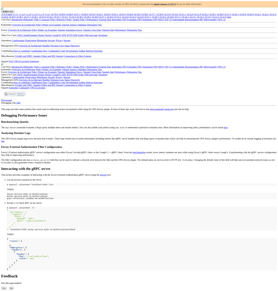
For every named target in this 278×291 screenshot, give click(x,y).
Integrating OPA (119, 19)
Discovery (75, 45)
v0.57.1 (152, 14)
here (226, 127)
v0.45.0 (242, 14)
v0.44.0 (250, 14)
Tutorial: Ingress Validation (74, 25)
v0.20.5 (155, 17)
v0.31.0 (72, 17)
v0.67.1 (77, 14)
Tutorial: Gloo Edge (92, 30)
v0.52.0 (189, 14)
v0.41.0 (272, 14)
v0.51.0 (197, 14)
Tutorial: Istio (108, 30)
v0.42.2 (265, 14)
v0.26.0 (110, 17)
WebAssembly (210, 19)
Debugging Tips (94, 25)
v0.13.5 (207, 17)
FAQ (11, 61)
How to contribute (21, 51)
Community (24, 88)
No (11, 288)
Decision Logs (57, 45)
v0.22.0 (140, 17)
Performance (120, 30)
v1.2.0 (35, 14)
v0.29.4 (87, 17)
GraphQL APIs (59, 35)
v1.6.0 (6, 14)
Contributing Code (56, 51)
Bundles (46, 45)
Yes (4, 288)
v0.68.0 (69, 14)
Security (51, 40)
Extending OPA (134, 19)
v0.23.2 (132, 17)
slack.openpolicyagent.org (162, 109)
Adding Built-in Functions (90, 51)
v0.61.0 (122, 14)
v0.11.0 (223, 17)
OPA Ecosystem (21, 61)
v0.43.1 (257, 14)
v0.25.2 (117, 17)
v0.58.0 (144, 14)
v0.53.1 (182, 14)
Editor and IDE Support (52, 56)
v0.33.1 (57, 17)
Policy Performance (89, 19)
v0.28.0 (95, 17)
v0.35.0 (42, 17)
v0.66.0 (84, 14)
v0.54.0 (174, 14)
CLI (171, 19)
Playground (6, 100)
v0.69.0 (61, 14)
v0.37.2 (27, 17)
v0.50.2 (205, 14)
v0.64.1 (99, 14)
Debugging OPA (150, 19)
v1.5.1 (16, 14)
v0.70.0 (54, 14)
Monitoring (42, 40)
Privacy (59, 40)
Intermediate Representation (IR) (188, 19)
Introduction (17, 19)
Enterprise (34, 61)
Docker (48, 35)
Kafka (81, 35)
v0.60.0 (129, 14)
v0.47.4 (227, 14)
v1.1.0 (41, 14)
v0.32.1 (64, 17)
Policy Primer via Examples (48, 25)
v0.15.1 (192, 17)
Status (67, 45)
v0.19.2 (162, 17)
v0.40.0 (4, 17)
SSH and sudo (91, 35)
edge (229, 17)
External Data (105, 19)
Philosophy (28, 19)
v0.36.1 (34, 17)
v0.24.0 (125, 17)
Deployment (30, 40)
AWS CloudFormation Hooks (30, 35)
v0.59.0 (137, 14)
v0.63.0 (107, 14)
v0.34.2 (49, 17)
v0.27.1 (102, 17)
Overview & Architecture (23, 25)
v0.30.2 (79, 17)
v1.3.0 (28, 14)
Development (72, 51)
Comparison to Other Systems (77, 56)
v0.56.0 (159, 14)
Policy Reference (58, 19)
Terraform (102, 35)
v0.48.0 (220, 14)
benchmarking (139, 152)
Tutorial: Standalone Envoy (70, 30)
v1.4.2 (22, 14)
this (2, 141)
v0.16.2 (185, 17)
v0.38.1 (19, 17)
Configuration (18, 40)
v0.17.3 (177, 17)
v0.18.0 (170, 17)
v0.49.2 (212, 14)
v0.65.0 (92, 14)
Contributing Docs (39, 51)
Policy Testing (72, 19)
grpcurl (103, 175)
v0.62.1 (114, 14)
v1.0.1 (47, 14)
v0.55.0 (167, 14)
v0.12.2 (215, 17)
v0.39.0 (12, 17)
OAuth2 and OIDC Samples (28, 56)
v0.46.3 (235, 14)
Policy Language (42, 19)
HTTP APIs (72, 35)
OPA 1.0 (221, 19)
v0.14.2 (200, 17)
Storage (66, 40)
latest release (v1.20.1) (165, 4)
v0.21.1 (147, 17)
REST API (163, 19)
